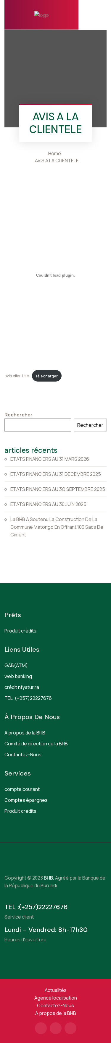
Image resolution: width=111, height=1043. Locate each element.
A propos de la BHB (24, 732)
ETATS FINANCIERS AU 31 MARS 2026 (49, 459)
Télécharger (47, 376)
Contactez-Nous (22, 754)
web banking (18, 676)
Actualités (56, 990)
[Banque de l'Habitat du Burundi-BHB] (41, 15)
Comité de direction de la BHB (36, 743)
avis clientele (16, 376)
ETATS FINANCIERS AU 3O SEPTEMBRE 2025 (57, 489)
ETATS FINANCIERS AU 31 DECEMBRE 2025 (55, 474)
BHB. (48, 878)
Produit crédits (20, 630)
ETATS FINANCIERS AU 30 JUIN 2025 (48, 504)
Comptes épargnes (26, 800)
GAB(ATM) (16, 665)
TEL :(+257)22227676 (28, 698)
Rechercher (18, 414)
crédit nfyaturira (21, 687)
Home (55, 153)
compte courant (22, 789)
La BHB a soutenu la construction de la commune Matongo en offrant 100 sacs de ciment (56, 527)
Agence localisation (55, 998)
